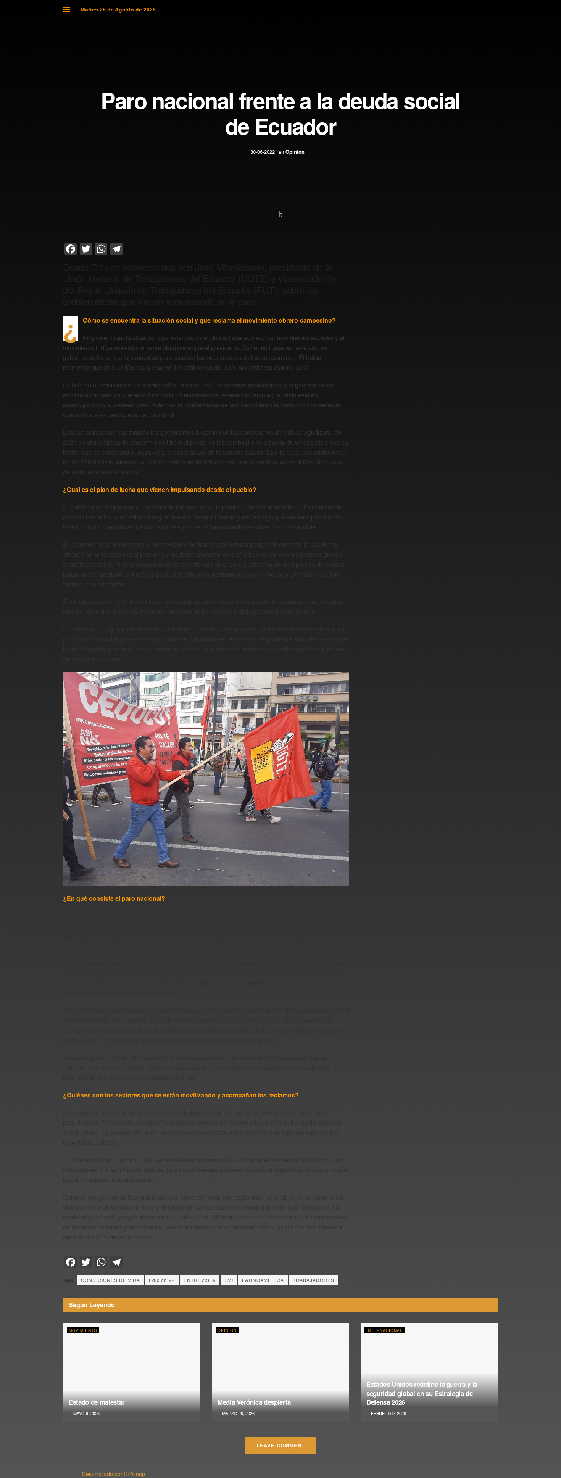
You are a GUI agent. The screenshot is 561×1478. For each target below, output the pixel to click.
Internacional (384, 1330)
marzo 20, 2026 (238, 1413)
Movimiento (83, 1330)
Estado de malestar (97, 1402)
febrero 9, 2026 (388, 1413)
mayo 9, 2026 (86, 1413)
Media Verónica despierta (254, 1402)
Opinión (295, 151)
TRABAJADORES (313, 1280)
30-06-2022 (262, 151)
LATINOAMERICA (263, 1280)
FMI (228, 1280)
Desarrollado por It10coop (113, 1474)
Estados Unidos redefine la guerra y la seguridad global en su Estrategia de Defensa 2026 (421, 1393)
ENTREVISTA (200, 1280)
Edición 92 (162, 1280)
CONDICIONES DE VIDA (110, 1280)
